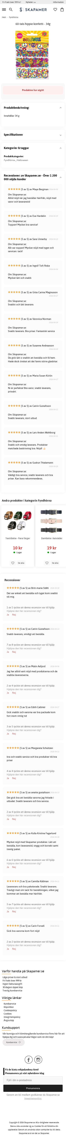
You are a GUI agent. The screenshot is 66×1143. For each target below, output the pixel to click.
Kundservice (10, 1003)
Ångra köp (9, 1020)
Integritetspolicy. (33, 1098)
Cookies (8, 1013)
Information (58, 2)
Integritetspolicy (12, 1017)
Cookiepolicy (10, 1010)
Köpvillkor (9, 1007)
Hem (4, 17)
